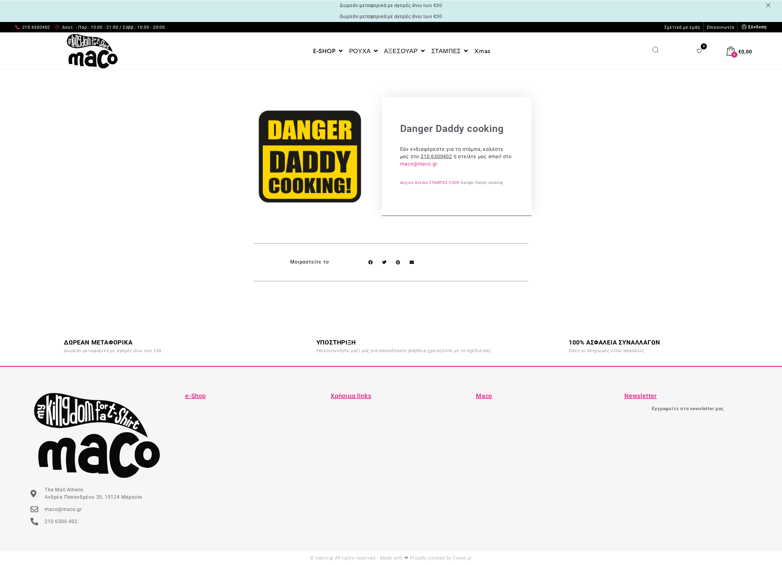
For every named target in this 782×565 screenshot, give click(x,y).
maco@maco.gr (418, 164)
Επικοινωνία (720, 27)
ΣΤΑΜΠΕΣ (438, 182)
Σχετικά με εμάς (682, 27)
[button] (370, 262)
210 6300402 (436, 156)
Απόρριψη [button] (769, 5)
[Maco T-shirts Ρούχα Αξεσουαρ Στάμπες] (92, 51)
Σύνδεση (757, 26)
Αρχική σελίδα (414, 182)
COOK (454, 182)
